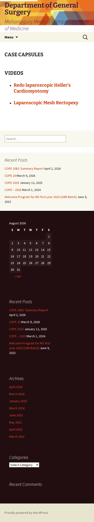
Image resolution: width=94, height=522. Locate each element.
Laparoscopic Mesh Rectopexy (46, 102)
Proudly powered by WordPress (26, 513)
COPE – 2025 (13, 190)
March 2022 (16, 436)
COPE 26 (10, 176)
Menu (9, 37)
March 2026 (16, 394)
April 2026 (15, 387)
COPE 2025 (12, 183)
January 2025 (18, 401)
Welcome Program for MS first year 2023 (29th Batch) (41, 197)
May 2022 (15, 422)
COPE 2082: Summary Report (24, 168)
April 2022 (15, 429)
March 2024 (16, 408)
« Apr (17, 276)
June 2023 (16, 415)
